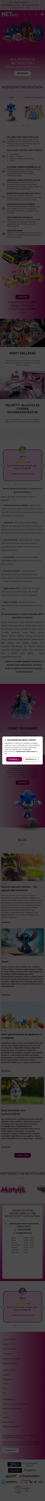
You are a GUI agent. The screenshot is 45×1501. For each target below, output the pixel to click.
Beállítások (30, 759)
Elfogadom (13, 759)
